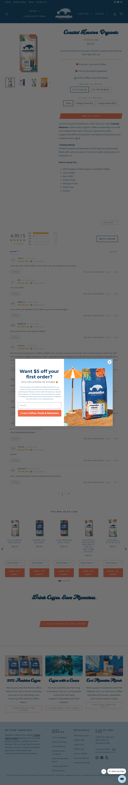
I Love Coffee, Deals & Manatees (40, 413)
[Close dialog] (109, 362)
